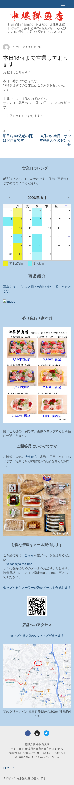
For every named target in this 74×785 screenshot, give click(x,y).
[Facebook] (28, 733)
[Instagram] (37, 733)
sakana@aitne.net (19, 564)
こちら (29, 555)
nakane (15, 47)
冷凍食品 (31, 457)
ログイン (9, 768)
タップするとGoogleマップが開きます (37, 635)
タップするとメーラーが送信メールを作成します (37, 587)
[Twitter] (46, 733)
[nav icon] (63, 4)
